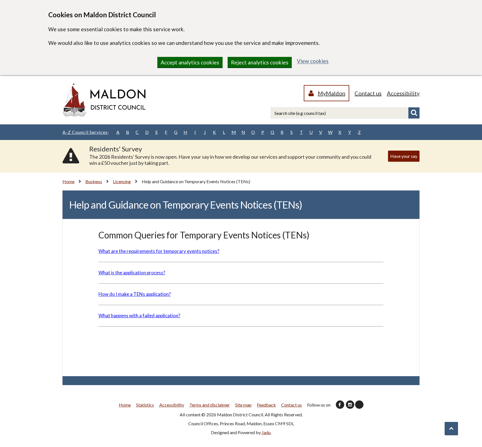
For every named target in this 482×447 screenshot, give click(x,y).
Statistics (145, 404)
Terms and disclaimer (209, 404)
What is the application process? (131, 273)
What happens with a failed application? (139, 315)
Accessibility (403, 93)
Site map (243, 404)
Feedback (266, 404)
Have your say (403, 156)
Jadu (266, 432)
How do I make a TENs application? (134, 294)
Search (414, 113)
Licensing (122, 181)
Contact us (368, 93)
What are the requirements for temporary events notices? (158, 251)
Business (93, 181)
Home (68, 181)
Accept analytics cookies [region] (190, 62)
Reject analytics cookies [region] (259, 62)
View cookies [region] (313, 61)
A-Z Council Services (85, 132)
